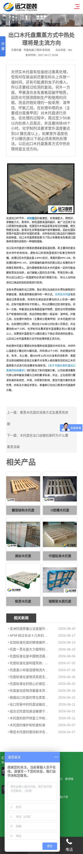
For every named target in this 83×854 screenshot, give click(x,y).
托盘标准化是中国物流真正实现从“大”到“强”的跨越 (29, 656)
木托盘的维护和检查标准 (27, 725)
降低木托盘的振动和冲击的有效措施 (29, 732)
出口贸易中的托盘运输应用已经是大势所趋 (29, 704)
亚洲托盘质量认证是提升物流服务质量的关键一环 (29, 628)
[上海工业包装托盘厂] (41, 188)
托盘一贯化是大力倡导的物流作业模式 (29, 649)
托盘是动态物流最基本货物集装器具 (29, 690)
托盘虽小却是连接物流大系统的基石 (29, 670)
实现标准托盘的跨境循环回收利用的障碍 (29, 642)
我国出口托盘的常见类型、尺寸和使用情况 (29, 697)
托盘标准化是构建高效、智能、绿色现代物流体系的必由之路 (29, 663)
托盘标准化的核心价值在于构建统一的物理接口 (29, 684)
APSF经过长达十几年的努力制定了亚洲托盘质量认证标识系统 (29, 635)
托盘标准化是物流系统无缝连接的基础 (29, 677)
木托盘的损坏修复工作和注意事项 (29, 718)
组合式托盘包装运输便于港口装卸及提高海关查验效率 (29, 711)
